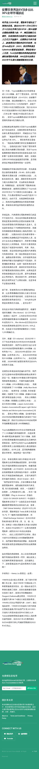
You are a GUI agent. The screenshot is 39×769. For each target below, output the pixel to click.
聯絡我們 (9, 734)
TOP (35, 751)
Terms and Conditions (17, 716)
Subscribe (32, 688)
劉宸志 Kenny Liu (7, 16)
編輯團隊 (24, 734)
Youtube (9, 739)
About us (5, 716)
